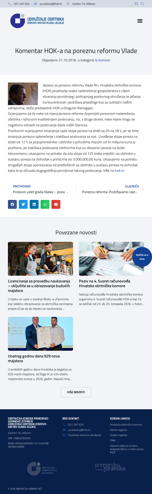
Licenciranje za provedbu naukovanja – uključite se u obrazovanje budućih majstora (39, 286)
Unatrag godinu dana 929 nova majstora (34, 358)
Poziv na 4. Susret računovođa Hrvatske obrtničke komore (104, 283)
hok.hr (119, 170)
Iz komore (102, 60)
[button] (142, 3)
